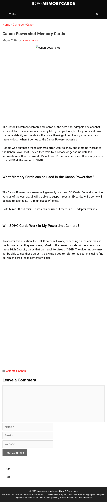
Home (6, 24)
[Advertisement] (53, 104)
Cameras (18, 24)
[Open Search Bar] (97, 14)
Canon (30, 24)
